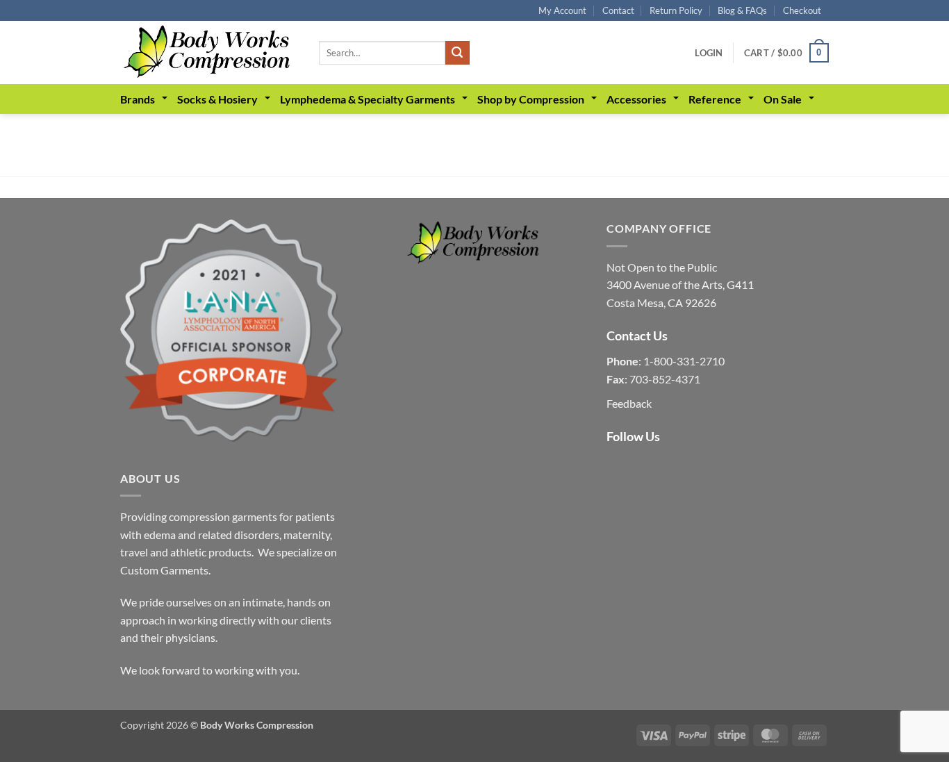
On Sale (783, 99)
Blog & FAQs (742, 10)
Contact (618, 10)
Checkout (802, 10)
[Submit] (457, 53)
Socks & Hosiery (217, 99)
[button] (709, 52)
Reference (714, 99)
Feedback (629, 403)
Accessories (636, 99)
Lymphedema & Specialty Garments (367, 99)
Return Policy (676, 10)
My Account (562, 10)
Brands (137, 99)
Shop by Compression (530, 99)
